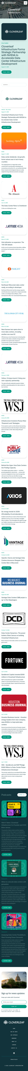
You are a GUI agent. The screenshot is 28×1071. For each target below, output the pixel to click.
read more (6, 72)
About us (14, 1041)
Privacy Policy (14, 1059)
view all (22, 795)
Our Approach (14, 1035)
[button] (25, 3)
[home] (12, 3)
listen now (6, 854)
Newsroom (14, 1038)
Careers (14, 1044)
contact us (14, 1048)
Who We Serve (14, 1031)
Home (14, 1028)
